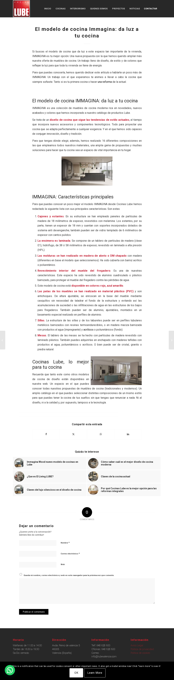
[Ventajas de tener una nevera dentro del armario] (2, 340)
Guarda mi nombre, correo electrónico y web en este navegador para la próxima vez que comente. (69, 575)
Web (63, 564)
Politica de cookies (140, 652)
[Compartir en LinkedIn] (128, 434)
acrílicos (88, 329)
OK (76, 672)
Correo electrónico (70, 553)
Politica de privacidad (142, 649)
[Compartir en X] (73, 434)
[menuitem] (47, 8)
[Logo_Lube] (21, 8)
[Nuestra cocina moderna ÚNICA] (171, 340)
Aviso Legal (137, 645)
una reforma (105, 81)
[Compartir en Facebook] (46, 434)
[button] (10, 670)
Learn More (94, 672)
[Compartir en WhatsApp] (100, 434)
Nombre (65, 542)
